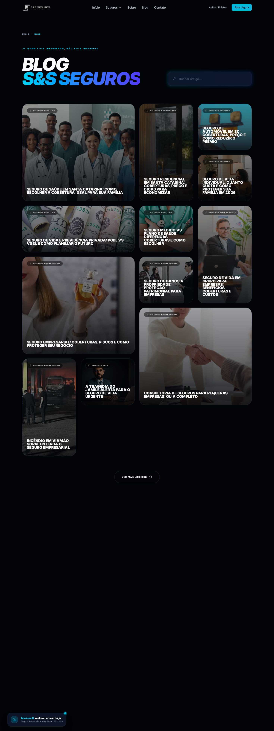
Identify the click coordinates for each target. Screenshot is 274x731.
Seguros (112, 7)
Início (96, 7)
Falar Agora (242, 7)
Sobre (131, 7)
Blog (145, 7)
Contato (160, 7)
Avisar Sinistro (217, 7)
